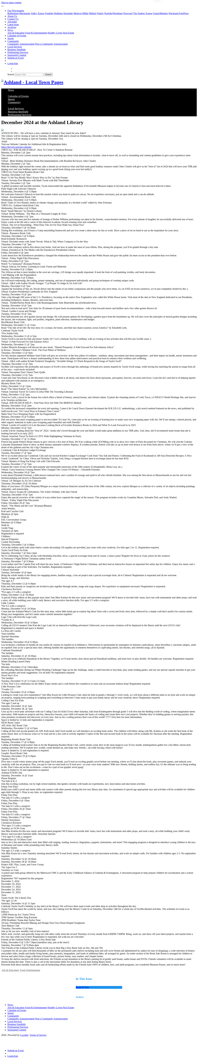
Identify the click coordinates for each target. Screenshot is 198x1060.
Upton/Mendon (160, 13)
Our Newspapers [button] (15, 10)
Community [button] (13, 41)
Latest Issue (13, 24)
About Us (12, 16)
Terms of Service (38, 1035)
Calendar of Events (16, 35)
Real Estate (68, 33)
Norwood (128, 13)
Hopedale (68, 13)
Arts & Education (16, 33)
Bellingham (13, 13)
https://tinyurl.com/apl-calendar (16, 147)
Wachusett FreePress (178, 13)
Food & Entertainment (36, 33)
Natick (100, 13)
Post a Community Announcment (51, 44)
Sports (10, 38)
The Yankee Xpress (142, 13)
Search (10, 74)
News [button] (10, 30)
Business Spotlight (16, 49)
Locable (24, 1035)
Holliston (58, 13)
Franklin (49, 13)
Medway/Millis (80, 13)
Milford (92, 13)
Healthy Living (55, 33)
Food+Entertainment (30, 970)
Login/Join (12, 63)
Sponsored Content (16, 55)
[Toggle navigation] (2, 6)
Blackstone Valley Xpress (31, 13)
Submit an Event (15, 58)
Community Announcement (20, 44)
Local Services (14, 46)
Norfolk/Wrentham (113, 13)
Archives (11, 27)
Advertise (12, 21)
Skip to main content (11, 2)
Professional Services (17, 52)
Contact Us (12, 19)
